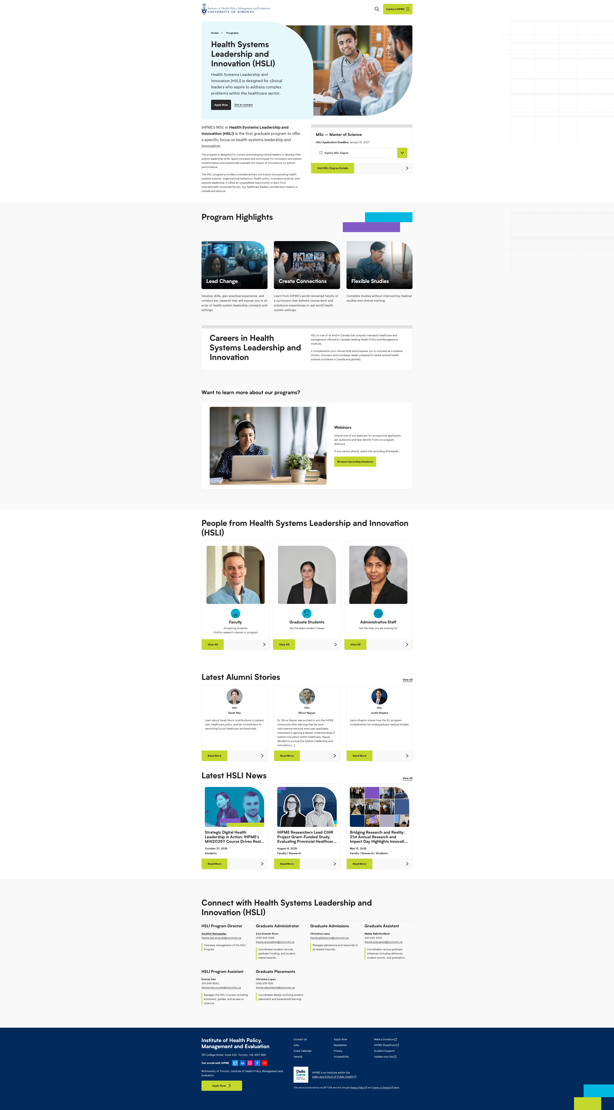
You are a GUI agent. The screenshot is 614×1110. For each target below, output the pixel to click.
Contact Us (300, 1039)
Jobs (296, 1045)
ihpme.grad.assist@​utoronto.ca (383, 942)
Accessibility (341, 1056)
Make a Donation (384, 1039)
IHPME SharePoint (385, 1045)
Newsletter (340, 1045)
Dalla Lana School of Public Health (332, 1076)
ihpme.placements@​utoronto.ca (275, 987)
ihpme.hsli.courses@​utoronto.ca (221, 987)
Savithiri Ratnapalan (213, 933)
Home (215, 33)
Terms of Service (381, 1088)
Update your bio (384, 1056)
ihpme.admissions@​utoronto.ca (329, 938)
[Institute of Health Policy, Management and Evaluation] (235, 9)
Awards (298, 1056)
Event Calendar (303, 1051)
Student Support (384, 1051)
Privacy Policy (357, 1088)
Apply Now (340, 1039)
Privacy (338, 1051)
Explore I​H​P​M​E (395, 9)
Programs (232, 33)
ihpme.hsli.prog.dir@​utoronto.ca (221, 938)
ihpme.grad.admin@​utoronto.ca (275, 942)
